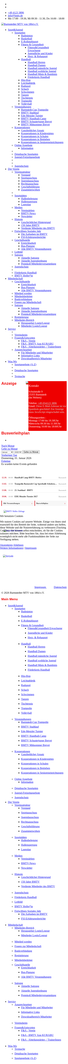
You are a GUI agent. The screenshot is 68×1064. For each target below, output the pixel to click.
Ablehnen (18, 545)
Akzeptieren (6, 545)
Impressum (30, 548)
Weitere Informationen (11, 548)
